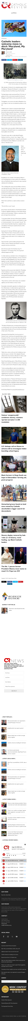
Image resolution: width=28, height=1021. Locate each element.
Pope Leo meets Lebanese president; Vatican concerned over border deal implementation (17, 804)
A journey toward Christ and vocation (8, 945)
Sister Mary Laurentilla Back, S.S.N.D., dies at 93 (10, 948)
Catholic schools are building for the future (17, 742)
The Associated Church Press (7, 1006)
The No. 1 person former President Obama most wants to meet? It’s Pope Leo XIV (13, 568)
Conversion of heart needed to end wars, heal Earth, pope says (16, 818)
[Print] (2, 582)
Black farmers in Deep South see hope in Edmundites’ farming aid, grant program (14, 477)
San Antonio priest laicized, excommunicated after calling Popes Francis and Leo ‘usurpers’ (17, 751)
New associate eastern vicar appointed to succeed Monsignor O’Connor (16, 777)
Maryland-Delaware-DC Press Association (9, 1003)
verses (8, 135)
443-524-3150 (4, 923)
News (20, 56)
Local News (16, 56)
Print (3, 581)
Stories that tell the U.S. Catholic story (9, 957)
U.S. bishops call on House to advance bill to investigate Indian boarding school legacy (13, 448)
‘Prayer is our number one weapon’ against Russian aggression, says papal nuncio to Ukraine (17, 811)
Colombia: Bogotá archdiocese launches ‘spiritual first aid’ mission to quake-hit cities (17, 825)
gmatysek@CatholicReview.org (18, 389)
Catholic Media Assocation (6, 1000)
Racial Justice (24, 56)
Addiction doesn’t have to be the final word (9, 951)
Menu (14, 13)
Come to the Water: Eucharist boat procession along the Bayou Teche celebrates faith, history (15, 833)
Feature (12, 56)
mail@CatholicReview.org (6, 925)
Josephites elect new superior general (15, 728)
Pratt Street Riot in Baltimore (15, 115)
